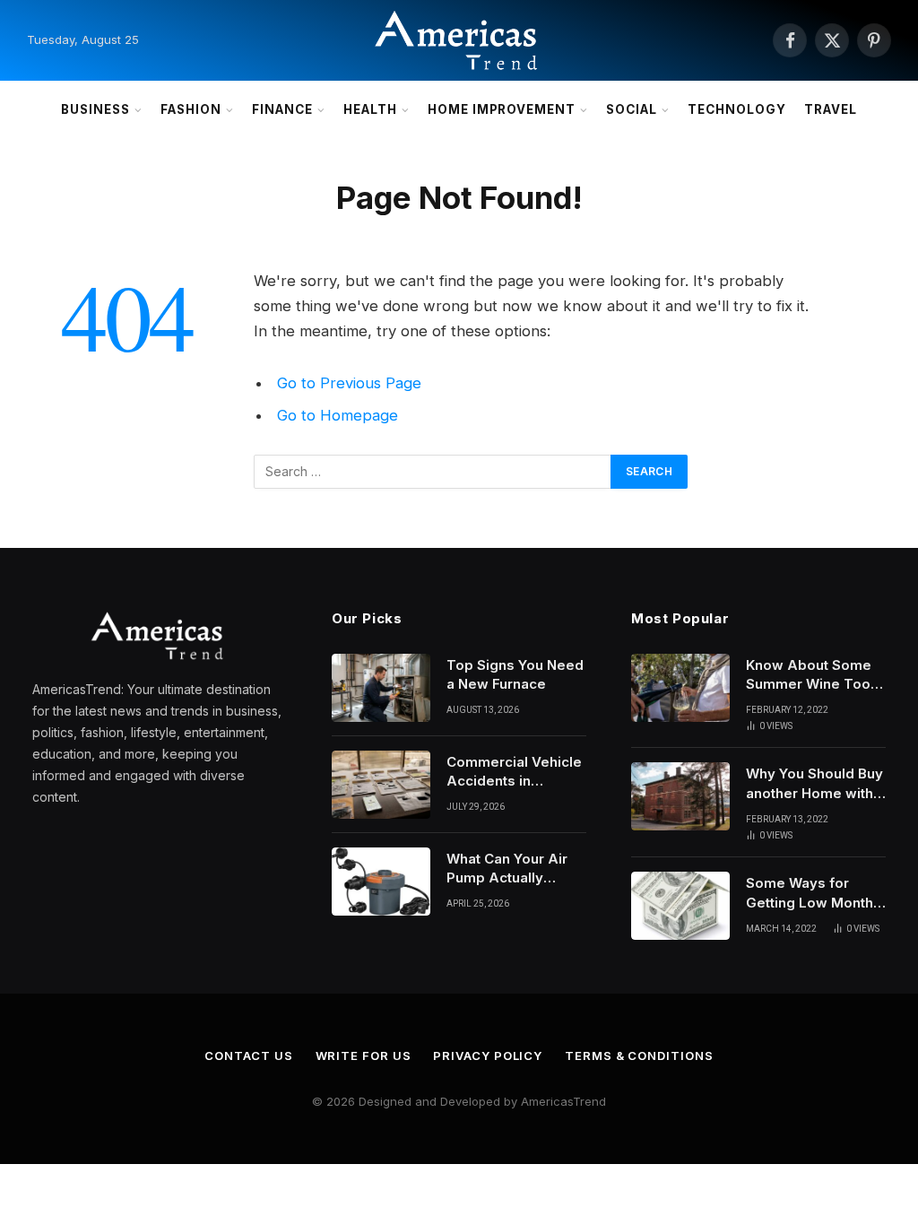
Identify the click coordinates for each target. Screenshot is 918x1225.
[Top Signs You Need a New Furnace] (381, 688)
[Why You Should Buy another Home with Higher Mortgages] (680, 796)
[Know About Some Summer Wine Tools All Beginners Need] (680, 688)
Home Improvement (502, 109)
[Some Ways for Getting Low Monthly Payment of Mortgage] (680, 906)
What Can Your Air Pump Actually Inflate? (506, 869)
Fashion (190, 109)
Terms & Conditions (639, 1055)
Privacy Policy (487, 1055)
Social (631, 109)
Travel (830, 109)
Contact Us (248, 1055)
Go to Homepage (337, 415)
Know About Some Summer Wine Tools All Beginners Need (814, 675)
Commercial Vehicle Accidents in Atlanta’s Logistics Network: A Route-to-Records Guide (514, 772)
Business (95, 109)
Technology (736, 109)
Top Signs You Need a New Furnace (515, 674)
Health (370, 109)
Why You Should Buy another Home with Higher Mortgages (814, 784)
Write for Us (363, 1055)
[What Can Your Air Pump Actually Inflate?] (381, 881)
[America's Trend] (459, 40)
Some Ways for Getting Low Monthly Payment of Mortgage (815, 893)
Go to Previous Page (349, 383)
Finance (282, 109)
